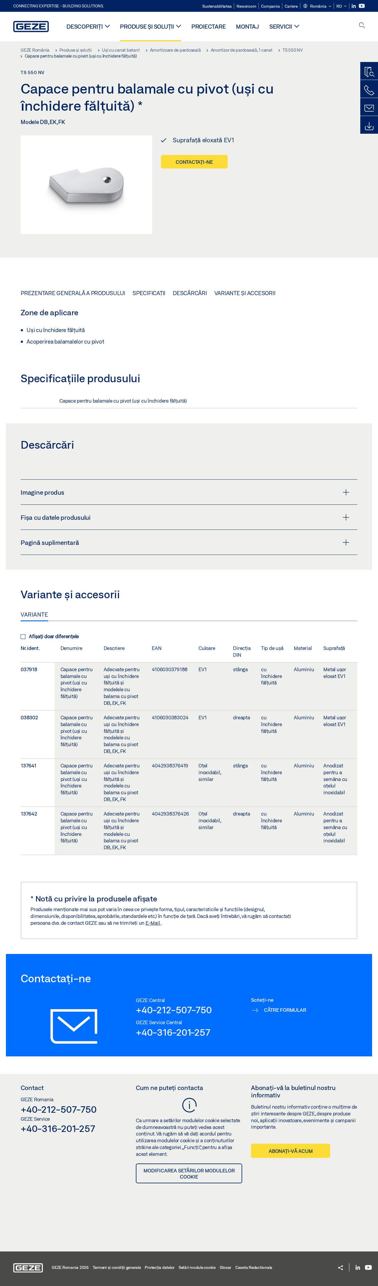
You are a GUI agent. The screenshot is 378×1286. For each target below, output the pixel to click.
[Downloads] (369, 126)
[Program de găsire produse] (369, 72)
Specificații (149, 293)
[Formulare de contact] (369, 108)
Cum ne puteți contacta (169, 1087)
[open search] (362, 26)
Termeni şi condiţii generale (117, 1267)
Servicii (280, 26)
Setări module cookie (197, 1267)
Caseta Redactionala (253, 1267)
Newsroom (246, 6)
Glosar (226, 1267)
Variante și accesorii (245, 293)
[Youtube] (362, 6)
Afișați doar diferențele (54, 636)
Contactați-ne (194, 162)
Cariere (291, 6)
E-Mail (153, 923)
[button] (317, 6)
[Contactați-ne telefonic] (369, 90)
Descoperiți (84, 26)
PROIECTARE (208, 26)
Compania (270, 6)
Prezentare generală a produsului (73, 293)
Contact (32, 1087)
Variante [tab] (34, 614)
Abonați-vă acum (290, 1151)
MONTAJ (247, 26)
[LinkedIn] (354, 6)
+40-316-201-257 (173, 1032)
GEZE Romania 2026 (70, 1267)
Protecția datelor (160, 1267)
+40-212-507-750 (173, 1009)
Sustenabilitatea (217, 6)
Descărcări (190, 293)
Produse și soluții (147, 26)
